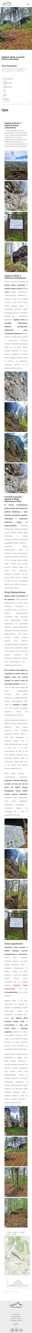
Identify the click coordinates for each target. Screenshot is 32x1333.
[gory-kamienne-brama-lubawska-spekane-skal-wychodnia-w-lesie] (16, 909)
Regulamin (16, 1324)
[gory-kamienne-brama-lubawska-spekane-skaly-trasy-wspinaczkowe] (16, 847)
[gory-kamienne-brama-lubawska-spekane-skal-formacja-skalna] (16, 1227)
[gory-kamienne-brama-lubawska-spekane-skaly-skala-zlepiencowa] (16, 462)
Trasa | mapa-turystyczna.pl (11, 1291)
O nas (16, 1322)
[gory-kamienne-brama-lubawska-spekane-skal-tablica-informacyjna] (16, 241)
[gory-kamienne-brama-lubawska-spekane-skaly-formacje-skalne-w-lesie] (16, 1166)
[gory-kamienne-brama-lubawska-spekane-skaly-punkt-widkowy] (16, 180)
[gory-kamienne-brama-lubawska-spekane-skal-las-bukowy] (16, 1196)
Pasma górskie (16, 1316)
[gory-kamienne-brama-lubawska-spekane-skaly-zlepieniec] (16, 401)
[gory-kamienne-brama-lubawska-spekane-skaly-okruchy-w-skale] (16, 210)
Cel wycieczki (16, 1314)
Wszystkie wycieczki (16, 1318)
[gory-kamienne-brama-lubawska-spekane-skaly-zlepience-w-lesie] (16, 271)
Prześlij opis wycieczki (16, 1320)
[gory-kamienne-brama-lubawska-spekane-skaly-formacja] (16, 431)
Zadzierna (16, 985)
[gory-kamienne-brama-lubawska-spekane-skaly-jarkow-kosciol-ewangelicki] (16, 1135)
